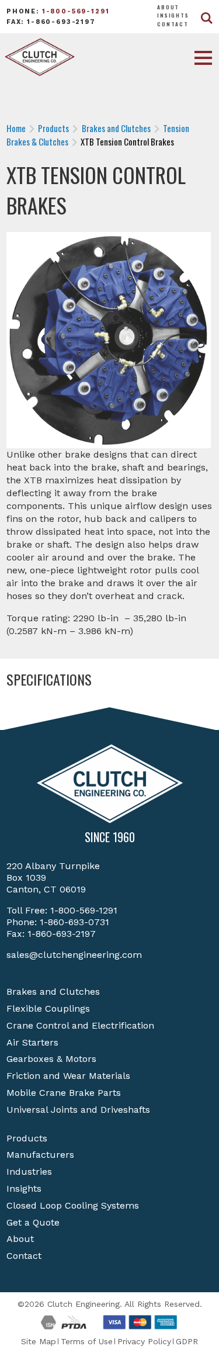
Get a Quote (33, 1222)
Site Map (38, 1341)
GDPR (187, 1341)
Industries (29, 1171)
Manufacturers (40, 1154)
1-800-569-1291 (76, 11)
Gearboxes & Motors (51, 1058)
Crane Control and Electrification (80, 1025)
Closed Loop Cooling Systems (72, 1205)
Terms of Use (87, 1341)
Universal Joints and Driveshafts (78, 1109)
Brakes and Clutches (53, 991)
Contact (173, 24)
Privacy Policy (144, 1341)
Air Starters (32, 1042)
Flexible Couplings (48, 1008)
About (168, 7)
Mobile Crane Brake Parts (63, 1092)
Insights (173, 15)
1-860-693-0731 (74, 922)
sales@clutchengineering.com (74, 954)
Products (26, 1138)
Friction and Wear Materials (68, 1075)
